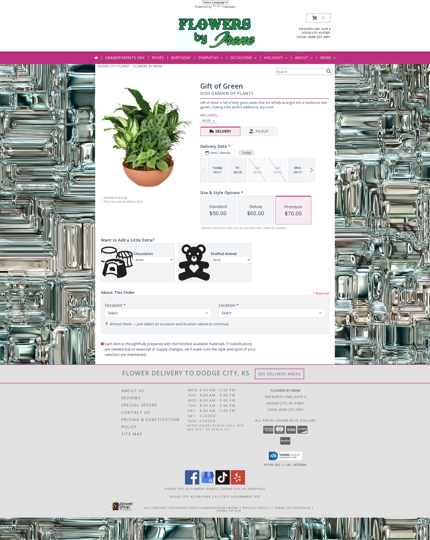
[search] (328, 71)
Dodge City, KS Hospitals (243, 489)
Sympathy (208, 57)
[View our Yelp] (238, 483)
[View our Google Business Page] (207, 483)
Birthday (181, 57)
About (301, 57)
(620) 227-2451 (319, 37)
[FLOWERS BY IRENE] (217, 32)
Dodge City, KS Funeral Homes (191, 489)
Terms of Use (229, 511)
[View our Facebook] (192, 483)
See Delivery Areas (279, 373)
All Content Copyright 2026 (170, 508)
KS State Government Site (237, 497)
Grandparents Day (125, 57)
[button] (318, 18)
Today (246, 153)
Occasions (241, 57)
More (325, 57)
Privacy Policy (256, 508)
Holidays (273, 57)
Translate (228, 6)
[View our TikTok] (222, 483)
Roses (158, 57)
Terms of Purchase (292, 508)
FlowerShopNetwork (218, 508)
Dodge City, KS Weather (190, 497)
